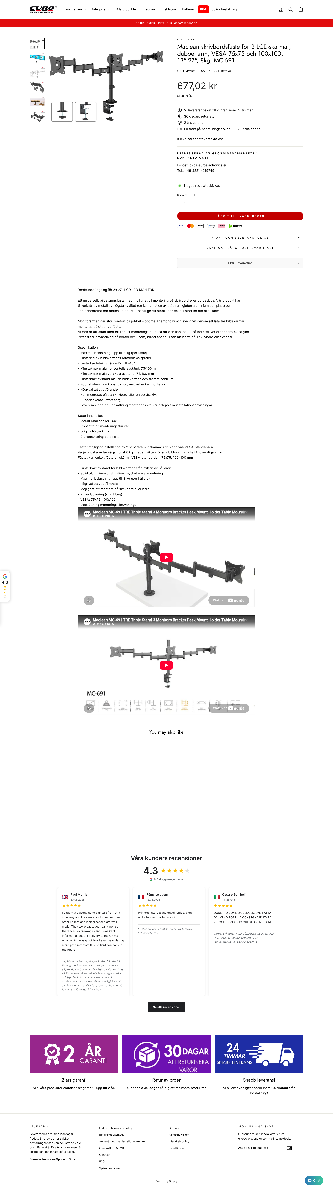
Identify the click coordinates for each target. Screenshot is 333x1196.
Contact (104, 1154)
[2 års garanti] (74, 1054)
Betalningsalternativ (111, 1134)
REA (203, 9)
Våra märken (73, 9)
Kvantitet (188, 195)
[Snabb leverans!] (259, 1054)
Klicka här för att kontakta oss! (201, 139)
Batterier (188, 9)
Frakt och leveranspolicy (240, 237)
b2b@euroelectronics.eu (208, 165)
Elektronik (169, 9)
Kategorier (99, 9)
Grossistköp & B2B (111, 1148)
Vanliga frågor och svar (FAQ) (240, 247)
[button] (314, 1180)
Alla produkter (126, 9)
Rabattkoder (177, 1148)
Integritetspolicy (179, 1141)
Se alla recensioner (166, 1007)
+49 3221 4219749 (199, 170)
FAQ (102, 1161)
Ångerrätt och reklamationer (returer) (123, 1141)
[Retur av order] (166, 1054)
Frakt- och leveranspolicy (115, 1128)
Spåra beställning (224, 9)
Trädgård (149, 9)
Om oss (174, 1128)
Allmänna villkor (179, 1134)
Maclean (186, 39)
